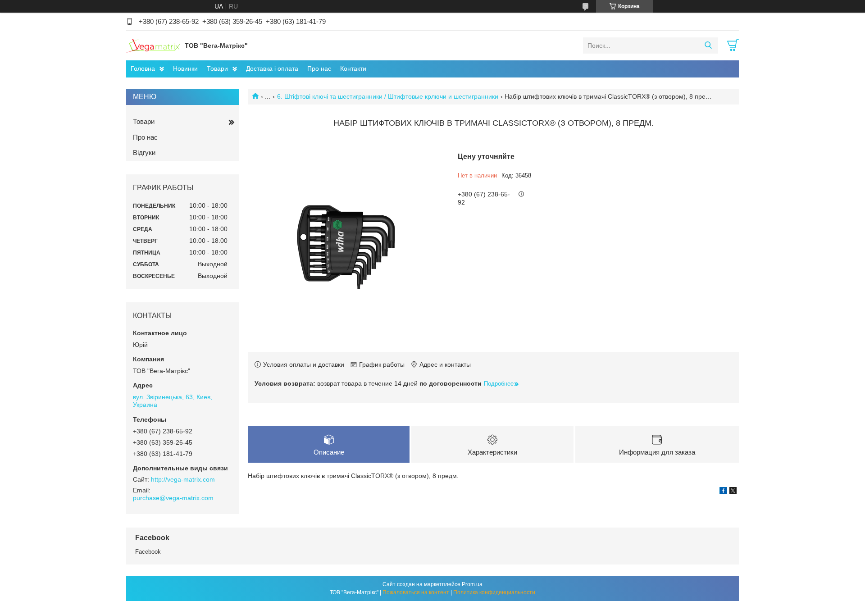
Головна (143, 68)
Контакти (353, 68)
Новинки (185, 68)
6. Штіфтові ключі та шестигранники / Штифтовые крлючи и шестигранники (387, 96)
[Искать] (708, 45)
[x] (733, 492)
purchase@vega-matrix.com (173, 497)
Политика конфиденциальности (494, 592)
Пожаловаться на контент (415, 592)
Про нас (319, 68)
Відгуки (144, 152)
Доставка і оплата (272, 68)
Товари (217, 68)
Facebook (148, 551)
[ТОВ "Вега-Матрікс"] (153, 45)
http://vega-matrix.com (183, 479)
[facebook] (723, 492)
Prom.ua (472, 584)
